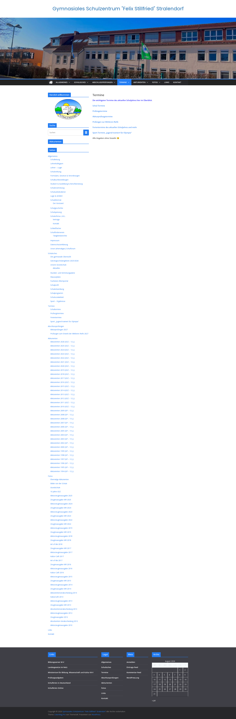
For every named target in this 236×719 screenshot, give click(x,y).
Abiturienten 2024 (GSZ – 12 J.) (62, 350)
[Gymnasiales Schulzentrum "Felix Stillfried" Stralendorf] (51, 82)
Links (166, 82)
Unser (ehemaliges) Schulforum (62, 248)
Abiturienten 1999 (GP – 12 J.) (62, 451)
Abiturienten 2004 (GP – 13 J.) (62, 435)
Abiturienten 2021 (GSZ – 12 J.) (62, 362)
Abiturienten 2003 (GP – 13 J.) (62, 439)
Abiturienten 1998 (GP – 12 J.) (62, 455)
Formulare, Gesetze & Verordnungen (65, 176)
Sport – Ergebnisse (57, 301)
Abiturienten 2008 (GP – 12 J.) (62, 414)
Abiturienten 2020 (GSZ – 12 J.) (62, 366)
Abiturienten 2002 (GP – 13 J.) (62, 443)
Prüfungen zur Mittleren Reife (105, 122)
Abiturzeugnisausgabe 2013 (61, 601)
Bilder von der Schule (58, 483)
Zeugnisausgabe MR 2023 (60, 516)
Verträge (56, 219)
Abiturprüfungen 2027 (59, 329)
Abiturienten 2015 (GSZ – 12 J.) (62, 386)
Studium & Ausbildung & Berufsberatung (66, 184)
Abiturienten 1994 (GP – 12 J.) (62, 471)
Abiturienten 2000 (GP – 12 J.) (62, 447)
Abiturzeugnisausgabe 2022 (61, 520)
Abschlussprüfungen (102, 82)
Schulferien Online (55, 688)
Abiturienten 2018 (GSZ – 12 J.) (62, 374)
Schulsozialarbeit (57, 297)
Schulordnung (55, 171)
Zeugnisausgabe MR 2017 (60, 548)
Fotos (155, 82)
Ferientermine (55, 317)
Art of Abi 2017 (56, 560)
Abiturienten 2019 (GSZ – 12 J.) (62, 370)
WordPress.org (133, 678)
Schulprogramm (56, 293)
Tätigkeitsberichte (60, 236)
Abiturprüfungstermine (103, 116)
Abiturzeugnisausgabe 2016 (61, 568)
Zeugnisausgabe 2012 (59, 617)
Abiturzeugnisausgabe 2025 (61, 495)
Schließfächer (55, 228)
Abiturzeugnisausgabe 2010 (61, 625)
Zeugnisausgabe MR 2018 (60, 540)
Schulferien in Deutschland (59, 683)
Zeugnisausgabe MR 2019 (60, 532)
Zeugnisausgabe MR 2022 (60, 524)
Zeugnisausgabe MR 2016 (60, 564)
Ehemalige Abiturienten (59, 479)
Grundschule (55, 487)
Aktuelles (56, 268)
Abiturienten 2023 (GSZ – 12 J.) (62, 354)
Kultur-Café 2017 (57, 556)
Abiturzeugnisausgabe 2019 (61, 528)
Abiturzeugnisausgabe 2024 (61, 504)
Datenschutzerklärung (59, 244)
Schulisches (80, 82)
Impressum (54, 240)
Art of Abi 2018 (56, 544)
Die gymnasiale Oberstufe (60, 256)
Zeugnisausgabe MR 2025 (60, 499)
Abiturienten (139, 82)
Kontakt (177, 82)
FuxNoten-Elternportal (59, 281)
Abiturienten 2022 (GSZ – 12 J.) (62, 358)
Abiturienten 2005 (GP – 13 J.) (62, 431)
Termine (123, 82)
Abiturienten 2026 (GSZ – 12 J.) (62, 342)
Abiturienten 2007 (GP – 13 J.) (62, 423)
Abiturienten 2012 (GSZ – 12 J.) (62, 398)
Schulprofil (54, 285)
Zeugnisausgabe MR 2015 (60, 580)
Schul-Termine (99, 105)
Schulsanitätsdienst (58, 192)
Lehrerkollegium (56, 163)
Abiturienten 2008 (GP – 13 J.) (62, 418)
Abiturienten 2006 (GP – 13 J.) (62, 427)
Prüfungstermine (100, 111)
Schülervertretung (57, 188)
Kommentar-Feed (134, 672)
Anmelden (131, 662)
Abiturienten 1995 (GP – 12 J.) (62, 467)
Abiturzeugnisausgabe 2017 (61, 552)
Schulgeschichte (56, 208)
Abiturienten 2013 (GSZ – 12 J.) (62, 394)
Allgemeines (61, 82)
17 (154, 684)
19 (165, 684)
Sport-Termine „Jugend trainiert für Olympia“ (112, 132)
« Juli (153, 700)
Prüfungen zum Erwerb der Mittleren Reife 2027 (69, 333)
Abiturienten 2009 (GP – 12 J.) (62, 410)
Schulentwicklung (57, 289)
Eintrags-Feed (132, 667)
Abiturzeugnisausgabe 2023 (61, 512)
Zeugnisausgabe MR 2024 (60, 508)
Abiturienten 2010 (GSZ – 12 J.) (62, 406)
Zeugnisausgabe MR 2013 (60, 605)
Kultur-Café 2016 (57, 572)
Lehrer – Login (56, 167)
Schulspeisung (56, 212)
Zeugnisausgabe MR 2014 (60, 589)
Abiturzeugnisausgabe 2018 (61, 536)
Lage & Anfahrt (56, 196)
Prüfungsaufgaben (55, 678)
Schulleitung (55, 159)
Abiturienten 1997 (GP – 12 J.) (62, 459)
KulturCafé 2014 (56, 597)
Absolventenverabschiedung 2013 (63, 609)
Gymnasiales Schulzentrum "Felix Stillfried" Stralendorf (118, 8)
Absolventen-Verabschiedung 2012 (64, 621)
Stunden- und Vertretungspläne (62, 273)
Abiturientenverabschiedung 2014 (63, 593)
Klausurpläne (55, 277)
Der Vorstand (58, 203)
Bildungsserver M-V (56, 662)
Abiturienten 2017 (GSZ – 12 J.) (62, 378)
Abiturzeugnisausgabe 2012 (61, 613)
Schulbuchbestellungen (59, 180)
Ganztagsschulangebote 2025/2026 (64, 261)
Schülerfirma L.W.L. (58, 216)
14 (175, 679)
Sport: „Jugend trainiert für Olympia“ (64, 321)
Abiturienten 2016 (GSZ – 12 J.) (62, 382)
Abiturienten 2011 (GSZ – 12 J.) (62, 402)
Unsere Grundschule (58, 265)
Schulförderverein (57, 232)
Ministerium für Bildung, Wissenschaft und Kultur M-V (70, 672)
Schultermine (55, 309)
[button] (68, 82)
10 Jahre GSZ (55, 491)
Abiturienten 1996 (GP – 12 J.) (62, 463)
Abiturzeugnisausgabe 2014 (61, 585)
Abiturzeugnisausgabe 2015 (61, 576)
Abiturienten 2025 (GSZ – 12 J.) (62, 346)
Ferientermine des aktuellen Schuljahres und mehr (115, 127)
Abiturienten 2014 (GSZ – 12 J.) (62, 390)
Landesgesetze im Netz (57, 667)
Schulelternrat (55, 200)
